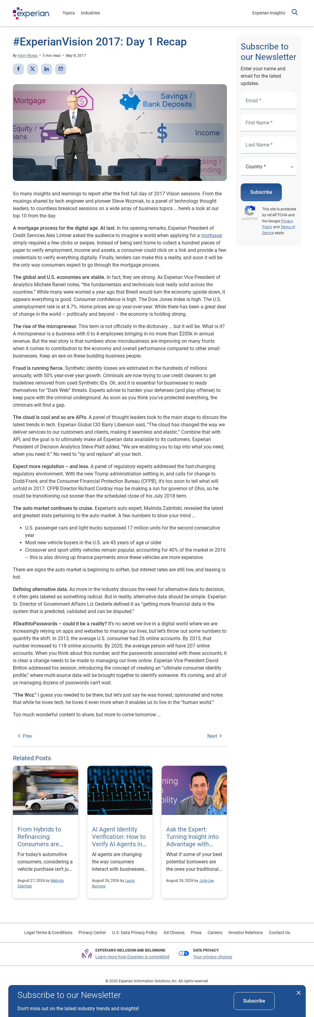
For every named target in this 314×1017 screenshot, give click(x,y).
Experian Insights (268, 12)
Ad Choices (174, 932)
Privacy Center (92, 932)
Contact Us (279, 932)
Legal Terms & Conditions (48, 932)
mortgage (211, 235)
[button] (294, 13)
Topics (69, 12)
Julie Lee (206, 880)
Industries (90, 12)
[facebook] (18, 69)
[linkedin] (46, 69)
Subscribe (261, 192)
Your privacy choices (212, 956)
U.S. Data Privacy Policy (134, 932)
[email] (60, 69)
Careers (215, 932)
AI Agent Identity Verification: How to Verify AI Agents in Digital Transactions (119, 840)
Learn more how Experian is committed (132, 956)
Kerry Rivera (27, 55)
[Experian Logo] (31, 13)
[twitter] (32, 69)
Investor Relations (245, 932)
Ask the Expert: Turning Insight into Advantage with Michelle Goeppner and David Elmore (192, 844)
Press (196, 932)
